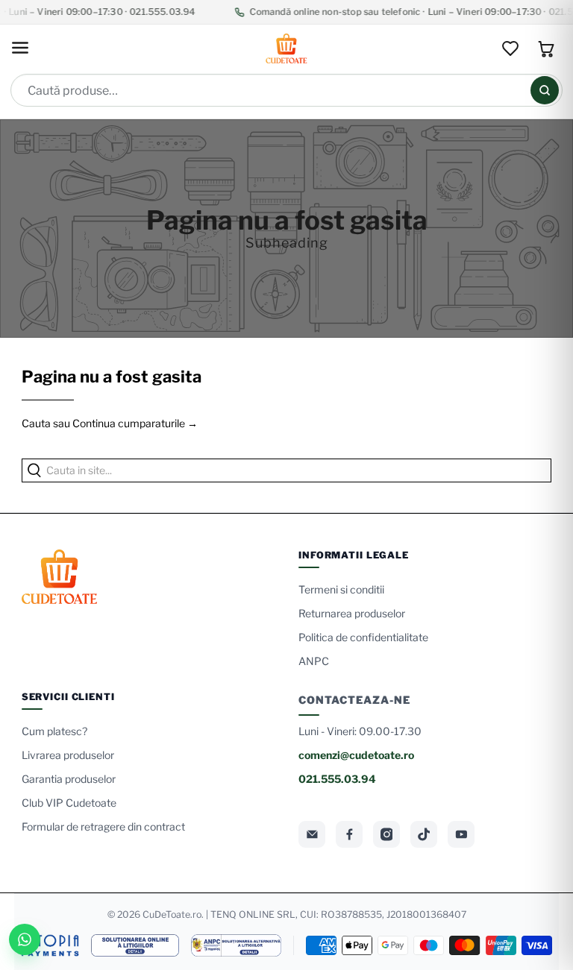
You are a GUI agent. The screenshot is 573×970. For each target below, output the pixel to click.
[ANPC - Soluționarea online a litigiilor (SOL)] (135, 945)
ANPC (313, 661)
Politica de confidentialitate (363, 637)
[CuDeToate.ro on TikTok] (423, 834)
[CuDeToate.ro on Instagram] (386, 834)
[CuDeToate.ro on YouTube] (461, 834)
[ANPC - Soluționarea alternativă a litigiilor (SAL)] (236, 945)
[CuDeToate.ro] (286, 48)
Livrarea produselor (68, 755)
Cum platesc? (54, 731)
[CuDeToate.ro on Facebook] (349, 834)
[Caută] (544, 90)
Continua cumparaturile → (135, 423)
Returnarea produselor (351, 613)
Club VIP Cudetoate (69, 802)
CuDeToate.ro (172, 914)
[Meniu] (20, 49)
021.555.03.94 (337, 778)
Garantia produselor (69, 778)
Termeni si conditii (341, 589)
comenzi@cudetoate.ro (356, 755)
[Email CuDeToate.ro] (311, 834)
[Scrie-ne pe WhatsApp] (24, 939)
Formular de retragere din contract (103, 826)
